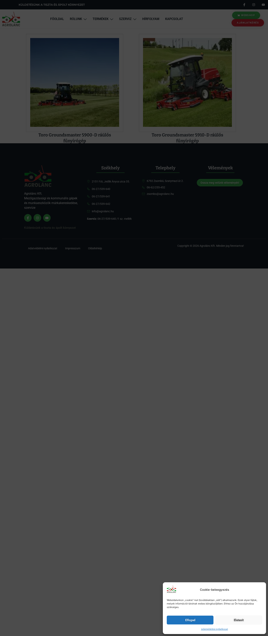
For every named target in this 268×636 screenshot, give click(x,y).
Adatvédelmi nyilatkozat (214, 629)
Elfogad (190, 620)
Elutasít (239, 620)
